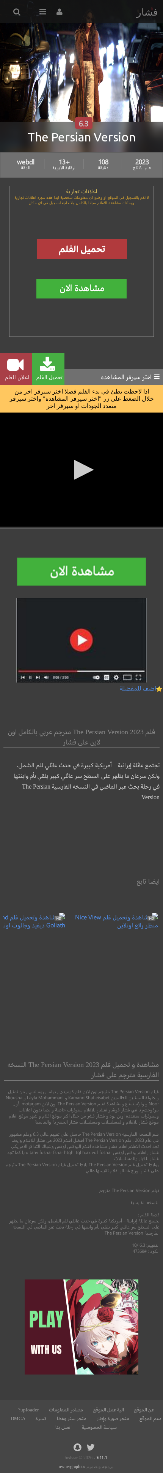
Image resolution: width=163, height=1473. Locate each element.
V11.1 (101, 1457)
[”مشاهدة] (111, 925)
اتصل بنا (63, 1427)
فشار (147, 12)
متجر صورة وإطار (113, 1418)
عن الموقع (144, 1410)
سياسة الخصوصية (99, 1427)
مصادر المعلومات (66, 1410)
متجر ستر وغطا (71, 1418)
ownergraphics (72, 1466)
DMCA (18, 1418)
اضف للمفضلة (138, 688)
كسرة (41, 1418)
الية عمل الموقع (108, 1410)
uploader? (28, 1410)
